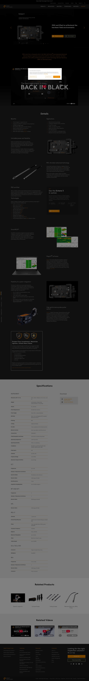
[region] (45, 74)
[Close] (60, 69)
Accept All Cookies (56, 76)
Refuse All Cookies (48, 76)
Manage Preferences (33, 76)
